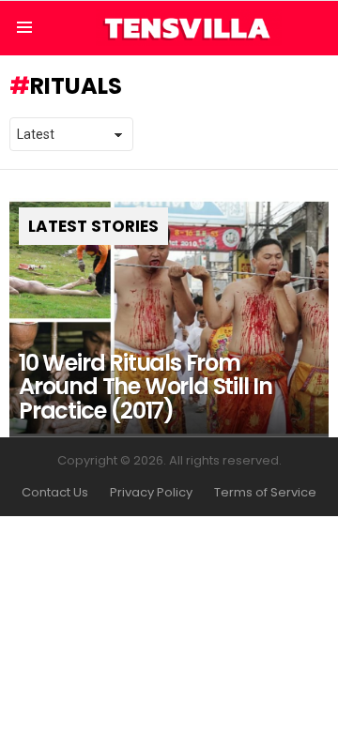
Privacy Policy (151, 492)
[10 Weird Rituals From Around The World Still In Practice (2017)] (169, 317)
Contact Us (55, 492)
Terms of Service (265, 492)
